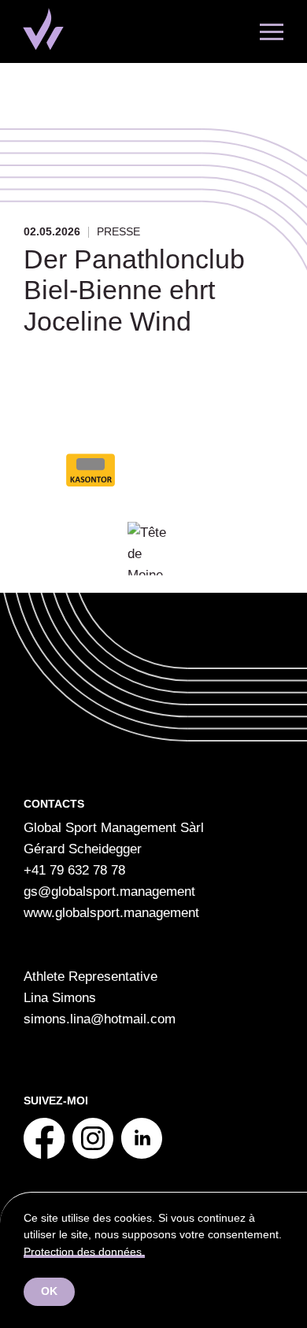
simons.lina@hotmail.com (100, 1019)
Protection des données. (84, 1252)
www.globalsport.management (111, 912)
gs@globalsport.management (109, 891)
